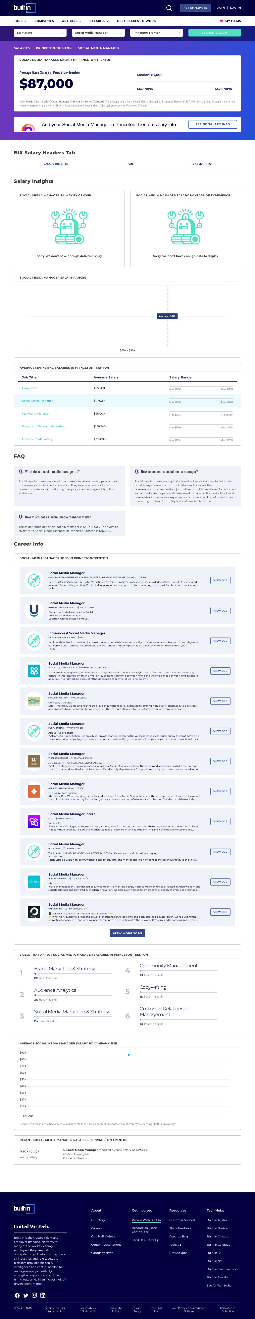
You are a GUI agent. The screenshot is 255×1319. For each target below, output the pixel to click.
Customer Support (182, 1220)
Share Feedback (180, 1228)
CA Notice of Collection (227, 1309)
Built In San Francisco (222, 1269)
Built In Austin (217, 1220)
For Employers (195, 7)
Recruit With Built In (146, 1220)
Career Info (202, 163)
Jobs (19, 21)
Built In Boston (217, 1228)
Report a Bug (178, 1236)
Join (221, 7)
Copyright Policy (116, 1309)
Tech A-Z (175, 1244)
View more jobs (127, 933)
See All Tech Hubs (219, 1285)
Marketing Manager (36, 413)
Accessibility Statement (88, 1309)
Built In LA (214, 1253)
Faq (130, 163)
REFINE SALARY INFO (212, 124)
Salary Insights (56, 163)
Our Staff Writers (103, 1236)
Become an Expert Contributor (145, 1230)
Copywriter (30, 388)
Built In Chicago (218, 1236)
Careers (96, 1228)
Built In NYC (215, 1261)
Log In (235, 7)
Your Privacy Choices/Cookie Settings (189, 1309)
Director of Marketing (37, 439)
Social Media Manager (37, 401)
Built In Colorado (218, 1244)
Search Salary (215, 32)
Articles (70, 21)
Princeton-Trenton (54, 48)
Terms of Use (156, 1309)
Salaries (97, 21)
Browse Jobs (178, 1253)
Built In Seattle (217, 1277)
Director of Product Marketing (43, 426)
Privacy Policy (137, 1309)
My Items (232, 21)
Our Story (98, 1220)
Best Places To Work (136, 21)
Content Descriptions (106, 1244)
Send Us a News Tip (145, 1240)
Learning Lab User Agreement (54, 1309)
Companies (44, 21)
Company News (102, 1253)
